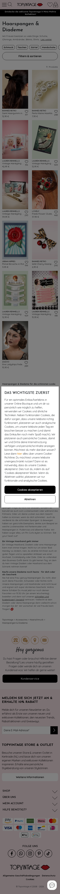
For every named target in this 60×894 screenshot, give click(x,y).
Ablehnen (30, 499)
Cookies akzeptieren (30, 489)
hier (19, 453)
